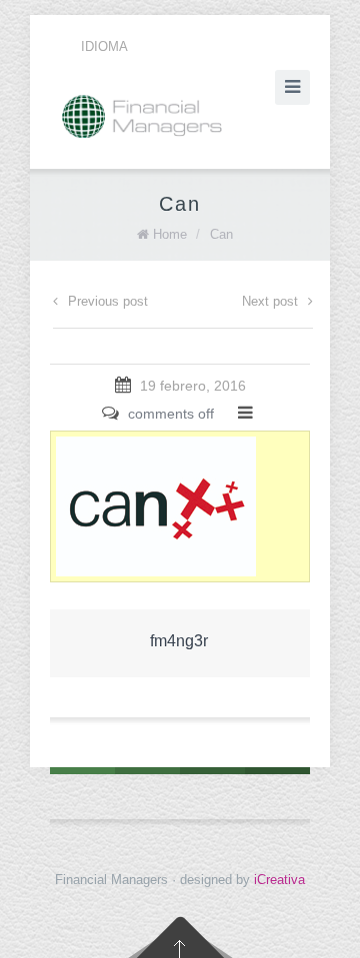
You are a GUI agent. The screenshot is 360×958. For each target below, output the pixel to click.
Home (170, 234)
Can (221, 234)
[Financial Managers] (180, 116)
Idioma (104, 46)
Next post (270, 301)
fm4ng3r (179, 640)
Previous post (108, 301)
